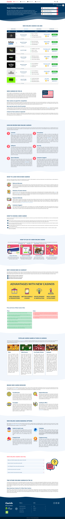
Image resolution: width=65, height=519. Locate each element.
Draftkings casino (47, 49)
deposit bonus (49, 137)
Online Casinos (13, 28)
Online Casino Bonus (22, 508)
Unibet (49, 107)
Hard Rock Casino (46, 64)
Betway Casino (47, 42)
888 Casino (46, 79)
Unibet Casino (47, 57)
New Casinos (16, 1)
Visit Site (54, 34)
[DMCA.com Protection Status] (7, 513)
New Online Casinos (22, 506)
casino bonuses (15, 388)
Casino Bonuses (39, 28)
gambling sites (41, 409)
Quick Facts (54, 36)
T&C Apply (22, 46)
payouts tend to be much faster (16, 424)
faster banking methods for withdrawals (27, 202)
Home (7, 4)
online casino (14, 134)
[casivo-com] (9, 1)
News (34, 506)
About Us (34, 508)
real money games (21, 340)
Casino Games (38, 1)
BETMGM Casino (47, 34)
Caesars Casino (47, 71)
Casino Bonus (23, 1)
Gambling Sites (31, 1)
